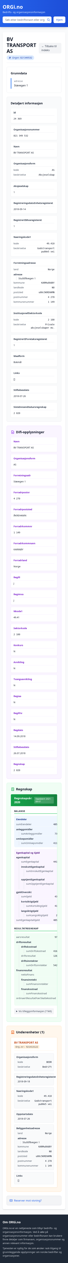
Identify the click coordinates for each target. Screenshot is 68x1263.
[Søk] (48, 19)
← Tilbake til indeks (49, 48)
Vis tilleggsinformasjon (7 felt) (35, 1011)
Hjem (59, 20)
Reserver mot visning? (28, 1200)
